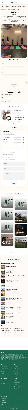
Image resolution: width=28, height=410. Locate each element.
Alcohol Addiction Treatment (19, 386)
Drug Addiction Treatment (18, 388)
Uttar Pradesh (8, 9)
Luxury (15, 380)
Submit (13, 86)
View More (13, 252)
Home (2, 9)
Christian (15, 384)
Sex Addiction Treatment (18, 390)
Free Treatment (17, 382)
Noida (13, 9)
